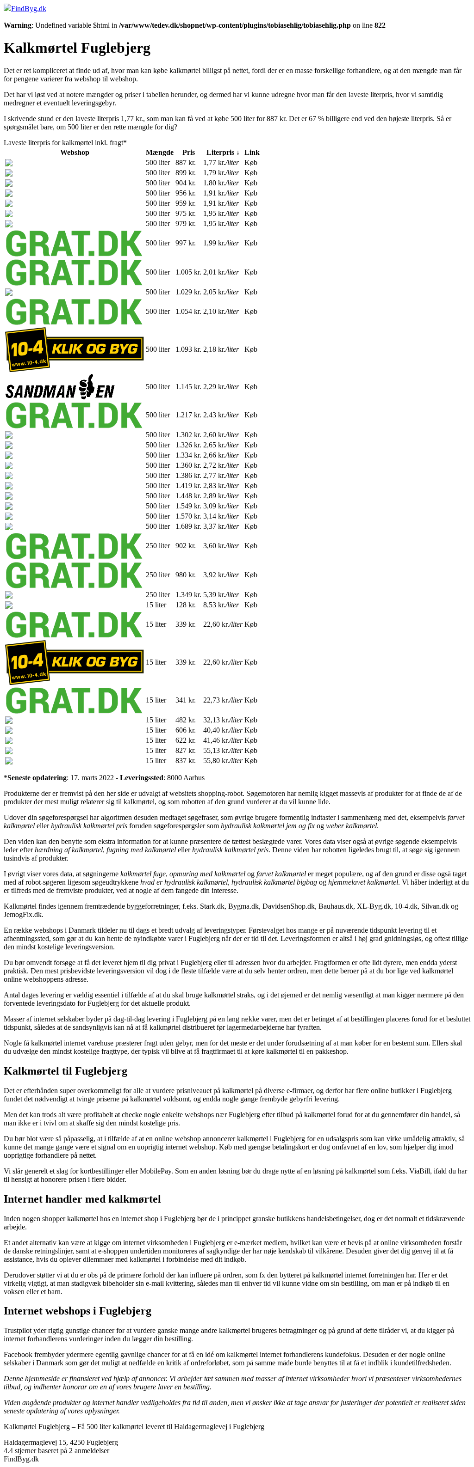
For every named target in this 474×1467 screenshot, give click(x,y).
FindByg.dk (28, 8)
